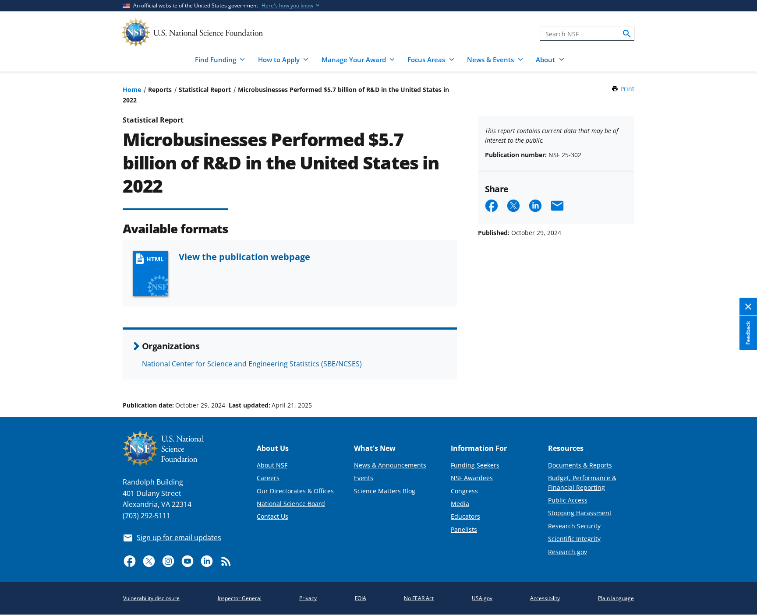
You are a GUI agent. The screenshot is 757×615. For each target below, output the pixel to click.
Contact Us (272, 516)
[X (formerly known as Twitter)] (149, 561)
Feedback (748, 332)
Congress (464, 491)
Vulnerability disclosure (151, 598)
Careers (268, 478)
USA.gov (482, 598)
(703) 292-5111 (146, 515)
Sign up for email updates (179, 537)
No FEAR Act (419, 598)
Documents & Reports (580, 465)
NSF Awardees (472, 478)
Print (627, 88)
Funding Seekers (475, 465)
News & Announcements (390, 465)
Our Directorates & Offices (295, 491)
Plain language (616, 598)
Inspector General (240, 598)
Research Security (574, 526)
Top (738, 372)
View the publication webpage (244, 256)
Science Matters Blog (384, 491)
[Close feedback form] (748, 307)
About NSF (272, 465)
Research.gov (567, 552)
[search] (627, 33)
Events (363, 478)
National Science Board (291, 503)
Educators (465, 516)
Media (460, 503)
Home (132, 89)
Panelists (464, 529)
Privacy (308, 598)
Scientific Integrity (574, 538)
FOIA (360, 598)
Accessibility (545, 598)
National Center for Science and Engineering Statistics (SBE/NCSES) (252, 364)
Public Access (567, 500)
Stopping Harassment (580, 513)
